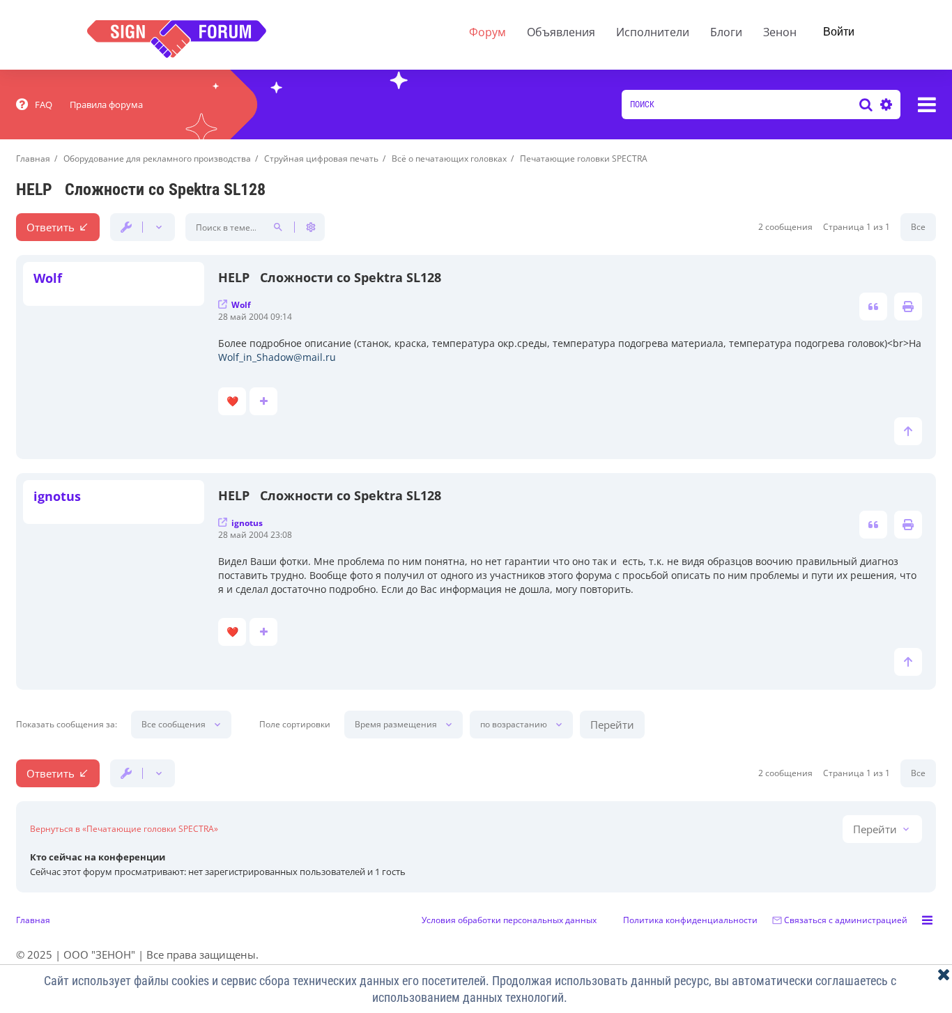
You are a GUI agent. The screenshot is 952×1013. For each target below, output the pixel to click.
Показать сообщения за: (66, 724)
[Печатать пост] (908, 306)
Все (918, 227)
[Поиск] (866, 104)
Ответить (50, 227)
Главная (33, 920)
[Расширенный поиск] (884, 104)
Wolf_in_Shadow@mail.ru (277, 357)
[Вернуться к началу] (908, 431)
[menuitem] (34, 104)
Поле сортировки (294, 724)
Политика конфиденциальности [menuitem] (690, 920)
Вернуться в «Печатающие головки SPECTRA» (124, 829)
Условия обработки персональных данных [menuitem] (509, 920)
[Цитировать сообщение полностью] (873, 306)
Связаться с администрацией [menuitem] (845, 920)
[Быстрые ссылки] (927, 104)
